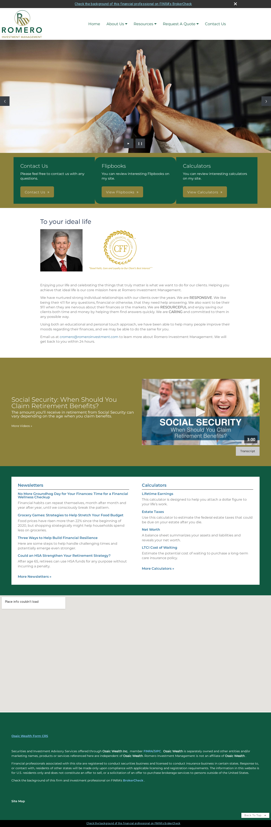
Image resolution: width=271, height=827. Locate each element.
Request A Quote (179, 24)
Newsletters (30, 485)
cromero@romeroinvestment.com (89, 337)
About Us (115, 24)
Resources (143, 24)
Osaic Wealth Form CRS (29, 736)
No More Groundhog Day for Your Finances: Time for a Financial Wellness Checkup (73, 495)
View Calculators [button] (202, 192)
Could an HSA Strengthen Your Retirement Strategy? (64, 556)
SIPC (157, 751)
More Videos (21, 425)
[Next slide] (266, 101)
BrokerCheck (133, 780)
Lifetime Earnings (157, 494)
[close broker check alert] (235, 4)
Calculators (154, 485)
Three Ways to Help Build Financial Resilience (58, 538)
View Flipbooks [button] (120, 192)
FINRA (148, 751)
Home (94, 24)
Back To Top (253, 815)
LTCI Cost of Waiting (159, 548)
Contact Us (215, 24)
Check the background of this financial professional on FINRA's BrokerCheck (133, 4)
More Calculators (158, 569)
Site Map (18, 801)
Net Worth (151, 530)
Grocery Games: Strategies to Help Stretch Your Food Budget (70, 515)
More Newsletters (34, 577)
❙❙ (140, 143)
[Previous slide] (5, 101)
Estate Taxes (153, 512)
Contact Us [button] (35, 192)
